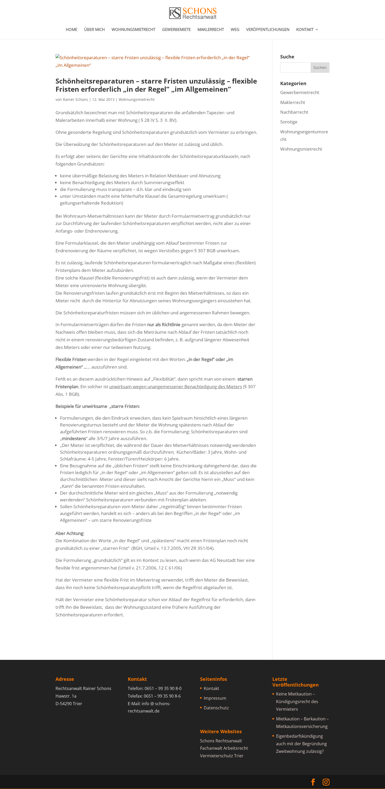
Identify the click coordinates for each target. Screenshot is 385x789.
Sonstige (289, 122)
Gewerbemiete (176, 30)
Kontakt (305, 30)
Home (71, 30)
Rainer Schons (75, 99)
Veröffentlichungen (267, 30)
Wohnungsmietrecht (133, 30)
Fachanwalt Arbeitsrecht (224, 748)
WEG (235, 30)
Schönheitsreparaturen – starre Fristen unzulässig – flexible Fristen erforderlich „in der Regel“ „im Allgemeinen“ (156, 85)
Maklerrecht (210, 30)
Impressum (215, 698)
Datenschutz (216, 708)
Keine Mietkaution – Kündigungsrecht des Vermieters (297, 701)
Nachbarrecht (294, 112)
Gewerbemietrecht (299, 92)
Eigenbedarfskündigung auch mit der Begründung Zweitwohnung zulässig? (301, 743)
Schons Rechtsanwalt (221, 741)
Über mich (94, 30)
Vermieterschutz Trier (222, 756)
